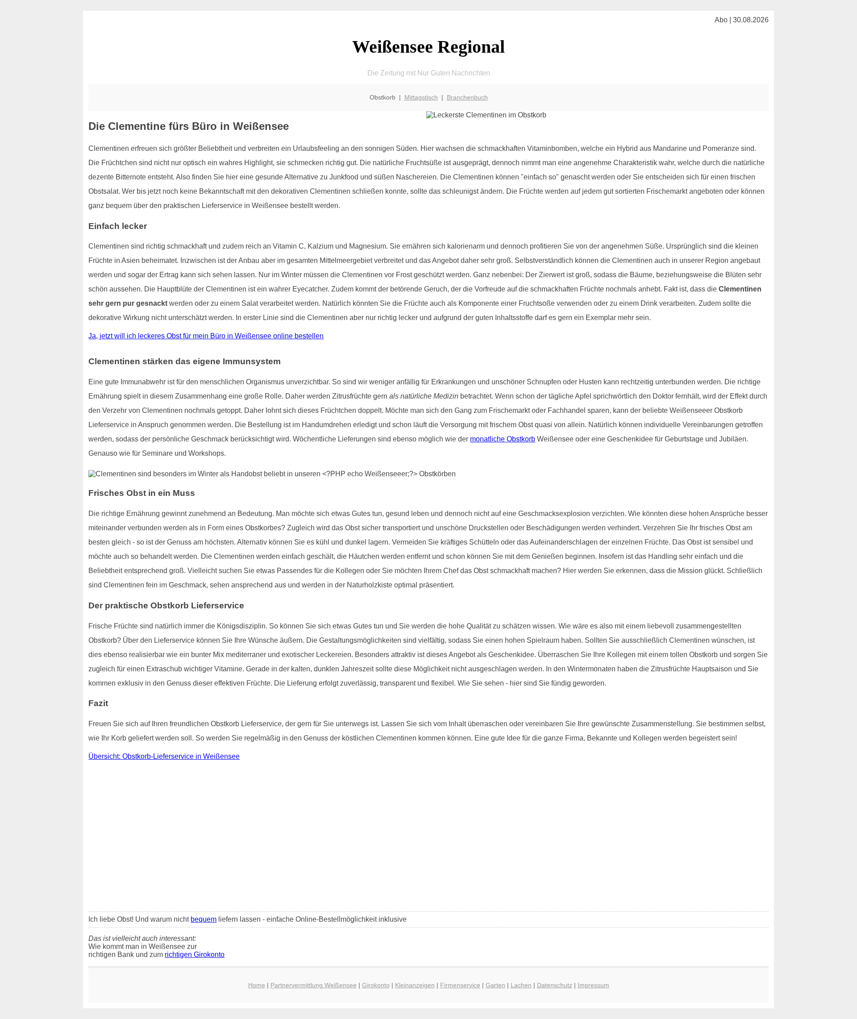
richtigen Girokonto (195, 954)
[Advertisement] (428, 838)
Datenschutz (554, 985)
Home (256, 985)
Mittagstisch (421, 97)
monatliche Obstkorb (502, 439)
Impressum (593, 985)
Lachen (521, 985)
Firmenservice (460, 985)
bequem (203, 919)
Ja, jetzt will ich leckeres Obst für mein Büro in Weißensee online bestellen (206, 336)
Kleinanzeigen (415, 985)
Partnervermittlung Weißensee (313, 985)
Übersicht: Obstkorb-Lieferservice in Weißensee (164, 756)
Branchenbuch (467, 97)
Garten (495, 985)
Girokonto (376, 985)
